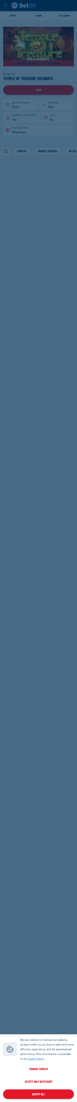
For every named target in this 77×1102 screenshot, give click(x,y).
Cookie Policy (36, 1058)
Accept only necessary (38, 1081)
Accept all (38, 1094)
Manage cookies (38, 1069)
